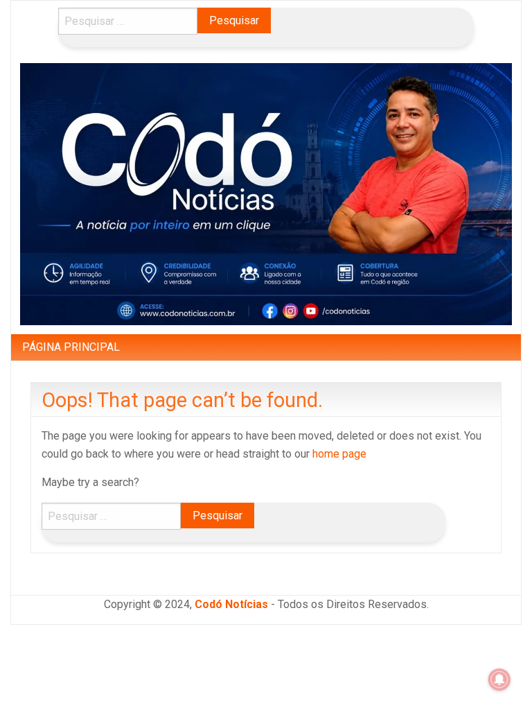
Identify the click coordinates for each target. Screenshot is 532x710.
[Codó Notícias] (266, 193)
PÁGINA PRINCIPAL (71, 347)
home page (339, 453)
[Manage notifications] (499, 679)
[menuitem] (71, 347)
